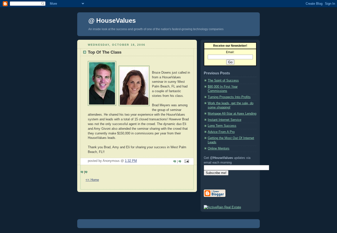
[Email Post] (186, 161)
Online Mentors (218, 148)
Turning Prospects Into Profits (229, 97)
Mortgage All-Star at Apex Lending (232, 113)
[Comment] (175, 161)
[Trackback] (180, 161)
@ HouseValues (112, 20)
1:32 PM (131, 161)
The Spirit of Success (223, 80)
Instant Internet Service (224, 120)
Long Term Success (222, 125)
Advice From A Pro (221, 132)
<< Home (92, 180)
